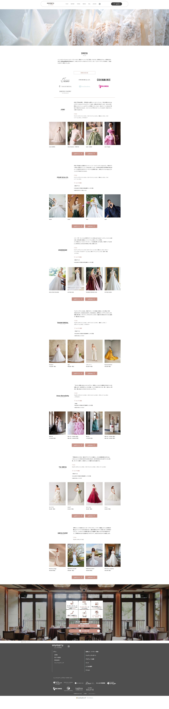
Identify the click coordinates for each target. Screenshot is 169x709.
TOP (22, 641)
